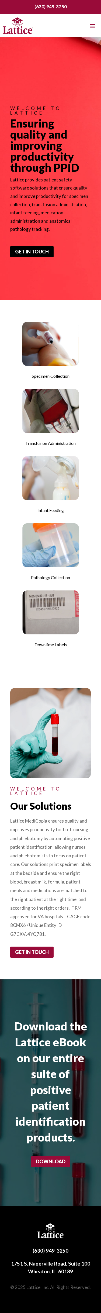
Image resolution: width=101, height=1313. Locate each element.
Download (50, 1161)
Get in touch (32, 252)
